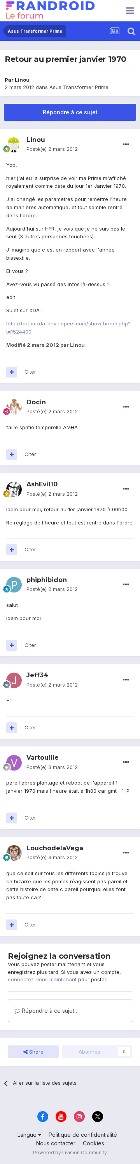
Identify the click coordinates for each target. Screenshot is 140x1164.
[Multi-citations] (11, 372)
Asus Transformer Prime (78, 87)
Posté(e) (52, 149)
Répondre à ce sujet (70, 112)
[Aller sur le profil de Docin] (14, 407)
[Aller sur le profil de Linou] (14, 144)
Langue (28, 1134)
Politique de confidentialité (83, 1134)
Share (36, 1052)
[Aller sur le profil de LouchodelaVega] (14, 853)
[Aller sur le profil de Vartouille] (14, 763)
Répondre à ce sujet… (49, 1010)
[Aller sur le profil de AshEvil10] (14, 489)
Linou (22, 80)
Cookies (93, 1143)
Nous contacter (55, 1143)
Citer (30, 372)
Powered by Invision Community (70, 1152)
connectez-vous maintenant (42, 979)
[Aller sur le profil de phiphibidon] (14, 584)
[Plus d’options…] (126, 144)
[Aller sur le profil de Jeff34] (14, 680)
